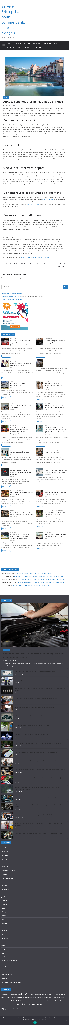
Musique (4, 923)
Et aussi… (28, 47)
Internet (3, 893)
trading (50, 1005)
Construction (14, 532)
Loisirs (20, 47)
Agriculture (4, 848)
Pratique (27, 43)
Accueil (9, 43)
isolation (51, 997)
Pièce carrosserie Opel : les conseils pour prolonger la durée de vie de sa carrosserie (56, 342)
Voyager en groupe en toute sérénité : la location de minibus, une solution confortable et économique (37, 788)
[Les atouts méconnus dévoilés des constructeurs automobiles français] (7, 700)
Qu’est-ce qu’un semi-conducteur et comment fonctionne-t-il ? (31, 585)
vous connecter (15, 278)
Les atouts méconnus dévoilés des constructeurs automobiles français (36, 698)
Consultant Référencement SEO (11, 982)
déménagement (62, 994)
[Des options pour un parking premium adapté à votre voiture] (7, 726)
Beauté (19, 994)
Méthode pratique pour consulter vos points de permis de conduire (35, 707)
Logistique (4, 904)
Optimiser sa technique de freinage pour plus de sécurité (32, 734)
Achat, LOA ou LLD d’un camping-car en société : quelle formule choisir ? (36, 672)
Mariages (47, 381)
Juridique (4, 897)
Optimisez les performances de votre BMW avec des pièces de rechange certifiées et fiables (40, 805)
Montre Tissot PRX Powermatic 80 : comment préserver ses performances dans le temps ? (20, 342)
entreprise (3, 997)
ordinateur (28, 1000)
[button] (33, 47)
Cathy (14, 105)
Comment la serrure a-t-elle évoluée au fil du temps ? (51, 265)
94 (2, 561)
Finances (13, 510)
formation (13, 997)
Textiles (3, 953)
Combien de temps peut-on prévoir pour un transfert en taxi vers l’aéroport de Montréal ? (38, 824)
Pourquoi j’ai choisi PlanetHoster (11, 296)
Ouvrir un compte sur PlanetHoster (12, 299)
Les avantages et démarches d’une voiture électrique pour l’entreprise (36, 680)
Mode (46, 490)
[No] (67, 1020)
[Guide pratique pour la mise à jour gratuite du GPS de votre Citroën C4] (7, 753)
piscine (50, 1000)
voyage (4, 1008)
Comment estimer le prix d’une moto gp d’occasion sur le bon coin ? (35, 761)
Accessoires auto (5, 994)
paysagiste (39, 1000)
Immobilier (4, 882)
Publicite (4, 934)
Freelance (32, 997)
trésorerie (60, 1005)
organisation (34, 1000)
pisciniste (56, 1000)
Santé (56, 43)
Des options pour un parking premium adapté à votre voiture (33, 725)
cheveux (44, 994)
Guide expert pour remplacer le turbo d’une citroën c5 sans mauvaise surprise (38, 833)
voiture (65, 1005)
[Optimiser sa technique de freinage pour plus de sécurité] (7, 736)
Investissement (44, 997)
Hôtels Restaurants (16, 490)
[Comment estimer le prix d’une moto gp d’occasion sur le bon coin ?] (7, 762)
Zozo (14, 660)
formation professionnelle (23, 997)
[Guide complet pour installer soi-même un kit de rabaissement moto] (7, 717)
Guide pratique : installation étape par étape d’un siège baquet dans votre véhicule (40, 769)
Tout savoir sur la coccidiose (53, 362)
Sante (3, 942)
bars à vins (61, 227)
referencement (62, 1000)
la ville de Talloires (48, 200)
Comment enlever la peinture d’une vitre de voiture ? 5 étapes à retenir (42, 579)
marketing (16, 1000)
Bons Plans (37, 43)
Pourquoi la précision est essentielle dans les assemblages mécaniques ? (37, 797)
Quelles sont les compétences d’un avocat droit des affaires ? (33, 573)
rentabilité (4, 1005)
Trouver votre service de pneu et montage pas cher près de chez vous (36, 815)
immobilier (37, 997)
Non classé (4, 927)
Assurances (4, 852)
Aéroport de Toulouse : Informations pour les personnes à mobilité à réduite (41, 582)
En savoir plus (6, 356)
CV (56, 994)
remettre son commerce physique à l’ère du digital (35, 257)
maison (8, 1000)
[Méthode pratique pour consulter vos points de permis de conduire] (7, 708)
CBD (40, 994)
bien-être (25, 994)
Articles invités (5, 978)
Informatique (49, 403)
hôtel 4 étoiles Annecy (33, 204)
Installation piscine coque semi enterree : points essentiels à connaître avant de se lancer (19, 536)
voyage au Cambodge (13, 1009)
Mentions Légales (6, 974)
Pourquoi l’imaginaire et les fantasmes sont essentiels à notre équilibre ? (20, 472)
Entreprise (47, 43)
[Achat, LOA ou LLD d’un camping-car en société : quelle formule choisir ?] (7, 673)
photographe (45, 1000)
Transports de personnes (9, 961)
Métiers (3, 915)
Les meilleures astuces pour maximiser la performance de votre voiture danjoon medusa (39, 779)
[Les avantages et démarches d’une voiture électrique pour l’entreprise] (7, 681)
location (55, 997)
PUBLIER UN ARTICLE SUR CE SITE (11, 293)
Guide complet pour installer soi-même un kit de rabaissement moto (35, 716)
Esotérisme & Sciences (8, 870)
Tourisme (6, 97)
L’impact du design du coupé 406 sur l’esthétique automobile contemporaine (38, 743)
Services (13, 403)
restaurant (10, 1005)
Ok (35, 1022)
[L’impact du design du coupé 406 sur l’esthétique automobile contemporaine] (7, 744)
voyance (32, 1008)
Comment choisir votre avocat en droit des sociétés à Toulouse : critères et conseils (39, 576)
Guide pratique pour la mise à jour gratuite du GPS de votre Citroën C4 (36, 752)
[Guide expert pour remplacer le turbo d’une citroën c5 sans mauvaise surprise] (7, 835)
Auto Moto (11, 47)
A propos (18, 43)
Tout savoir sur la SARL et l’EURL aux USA (18, 264)
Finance (8, 997)
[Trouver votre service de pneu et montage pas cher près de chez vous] (7, 816)
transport (54, 1005)
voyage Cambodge (24, 1009)
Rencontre (4, 938)
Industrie (13, 425)
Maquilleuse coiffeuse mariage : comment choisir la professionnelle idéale (55, 385)
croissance (52, 994)
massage (23, 1000)
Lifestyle (13, 468)
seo (14, 1005)
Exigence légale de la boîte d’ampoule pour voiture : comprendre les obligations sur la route (40, 689)
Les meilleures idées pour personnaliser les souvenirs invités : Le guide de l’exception (21, 363)
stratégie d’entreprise (29, 1004)
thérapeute (45, 1005)
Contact (39, 47)
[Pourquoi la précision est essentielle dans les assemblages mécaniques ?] (7, 798)
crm (47, 994)
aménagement (14, 994)
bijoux (32, 994)
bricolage (37, 994)
